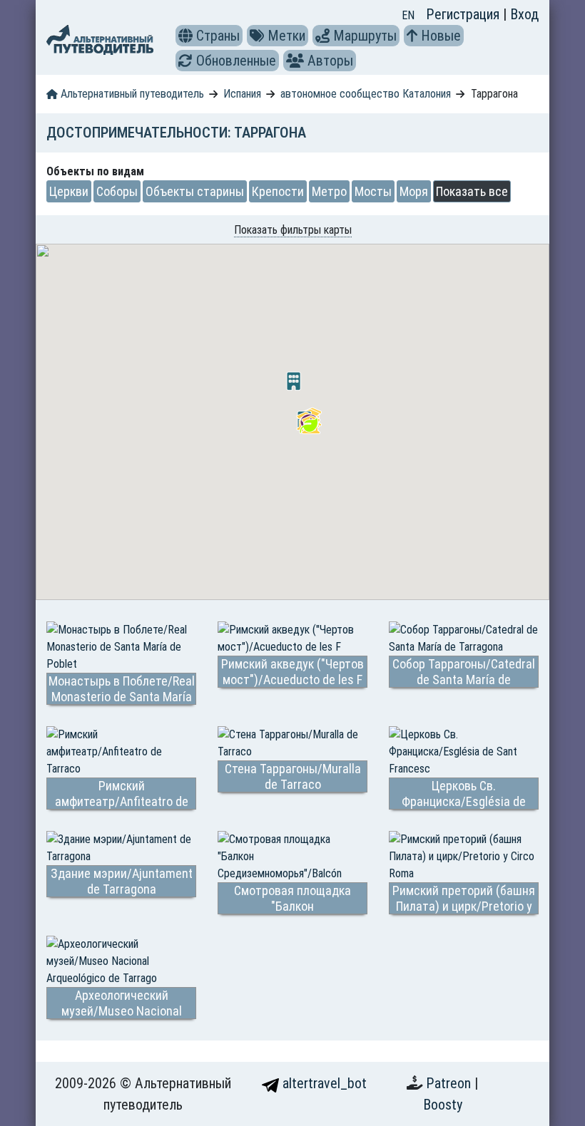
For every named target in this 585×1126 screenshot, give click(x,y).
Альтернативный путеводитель (131, 93)
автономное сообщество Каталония (365, 93)
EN (408, 15)
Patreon (450, 1083)
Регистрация (464, 14)
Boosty (442, 1104)
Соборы (117, 191)
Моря (414, 191)
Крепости (278, 191)
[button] (185, 36)
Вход (524, 14)
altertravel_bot (323, 1083)
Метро (329, 191)
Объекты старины (195, 191)
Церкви (68, 191)
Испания (242, 93)
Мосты (373, 191)
